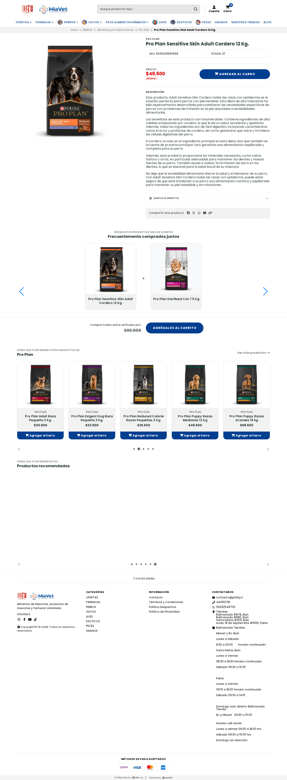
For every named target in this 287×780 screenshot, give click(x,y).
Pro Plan (144, 30)
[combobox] (148, 9)
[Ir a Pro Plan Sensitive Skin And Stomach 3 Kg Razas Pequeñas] (246, 496)
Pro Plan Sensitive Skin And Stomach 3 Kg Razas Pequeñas (247, 531)
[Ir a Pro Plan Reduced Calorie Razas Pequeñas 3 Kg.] (143, 384)
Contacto (156, 597)
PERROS (70, 22)
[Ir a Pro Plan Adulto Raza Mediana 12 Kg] (195, 496)
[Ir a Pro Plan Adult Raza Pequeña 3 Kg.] (40, 384)
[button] (210, 213)
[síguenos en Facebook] (24, 619)
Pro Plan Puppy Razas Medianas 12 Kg (195, 418)
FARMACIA (44, 22)
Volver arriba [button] (145, 578)
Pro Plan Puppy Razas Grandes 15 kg (246, 418)
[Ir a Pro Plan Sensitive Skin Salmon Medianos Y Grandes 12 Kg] (92, 496)
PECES (206, 22)
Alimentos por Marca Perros (115, 30)
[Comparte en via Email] (205, 213)
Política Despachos (162, 607)
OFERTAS (22, 22)
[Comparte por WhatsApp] (199, 213)
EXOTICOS (184, 22)
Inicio (74, 30)
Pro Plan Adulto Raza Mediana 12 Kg (195, 530)
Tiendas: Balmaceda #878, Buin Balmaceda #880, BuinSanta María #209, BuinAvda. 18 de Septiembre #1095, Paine (242, 617)
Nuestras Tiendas (245, 22)
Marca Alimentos (166, 198)
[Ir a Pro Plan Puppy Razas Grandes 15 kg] (246, 384)
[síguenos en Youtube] (30, 619)
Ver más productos (251, 352)
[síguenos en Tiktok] (35, 619)
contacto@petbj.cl (229, 597)
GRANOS (221, 22)
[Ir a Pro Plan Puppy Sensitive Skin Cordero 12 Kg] (40, 496)
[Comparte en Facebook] (188, 213)
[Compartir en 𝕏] (194, 213)
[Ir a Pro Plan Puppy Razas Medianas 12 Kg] (195, 384)
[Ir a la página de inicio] (46, 9)
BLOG (268, 22)
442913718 (223, 602)
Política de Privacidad (164, 611)
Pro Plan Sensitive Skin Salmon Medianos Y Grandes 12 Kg (92, 531)
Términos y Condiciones (166, 602)
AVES (163, 22)
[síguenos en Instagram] (19, 619)
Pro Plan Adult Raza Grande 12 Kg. (143, 530)
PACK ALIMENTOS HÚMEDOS (126, 22)
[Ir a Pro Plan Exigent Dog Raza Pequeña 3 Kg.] (92, 384)
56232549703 (225, 607)
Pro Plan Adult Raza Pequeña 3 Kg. (40, 418)
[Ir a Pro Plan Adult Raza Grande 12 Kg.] (143, 496)
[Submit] (195, 9)
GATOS (94, 22)
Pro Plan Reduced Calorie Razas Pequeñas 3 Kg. (143, 418)
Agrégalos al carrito (174, 328)
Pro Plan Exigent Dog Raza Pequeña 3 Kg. (92, 418)
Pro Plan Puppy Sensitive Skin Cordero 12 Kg (40, 530)
